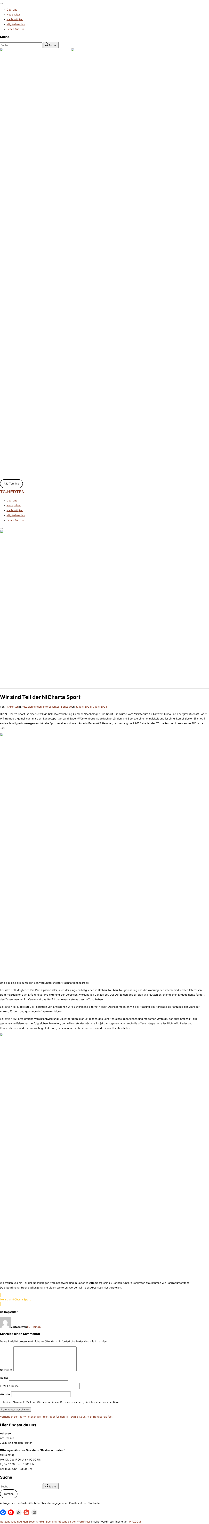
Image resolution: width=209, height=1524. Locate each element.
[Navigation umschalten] (1, 3)
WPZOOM (135, 1521)
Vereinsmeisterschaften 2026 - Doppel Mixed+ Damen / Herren (54, 235)
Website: (5, 1394)
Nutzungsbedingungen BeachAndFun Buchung (28, 1521)
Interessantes (51, 706)
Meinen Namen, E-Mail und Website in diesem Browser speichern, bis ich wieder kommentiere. (61, 1402)
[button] (104, 1299)
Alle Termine (11, 483)
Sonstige (66, 706)
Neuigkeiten (14, 14)
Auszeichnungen (32, 706)
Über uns (12, 9)
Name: (4, 1377)
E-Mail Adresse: (9, 1386)
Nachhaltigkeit (15, 19)
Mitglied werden (16, 24)
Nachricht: (6, 1370)
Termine (9, 1493)
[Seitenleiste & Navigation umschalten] (1, 528)
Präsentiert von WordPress (74, 1521)
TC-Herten (12, 491)
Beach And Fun (15, 29)
